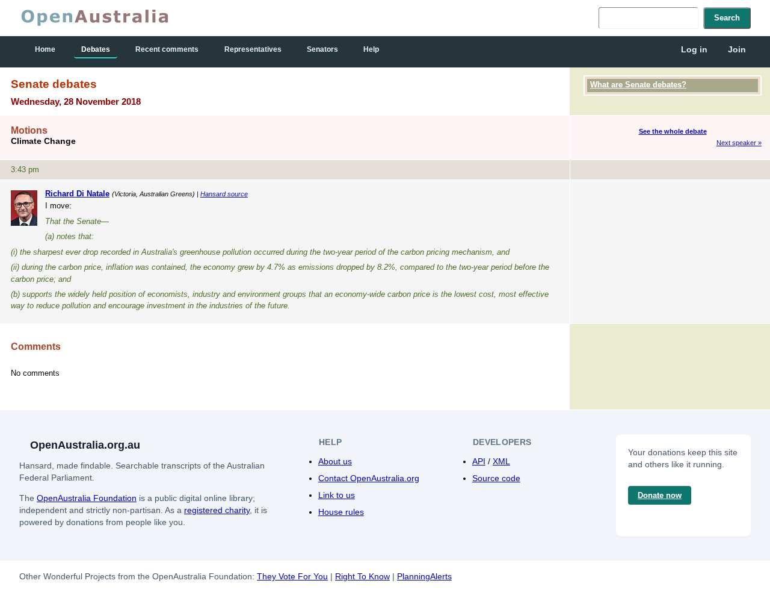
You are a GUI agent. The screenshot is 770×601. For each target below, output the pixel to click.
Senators (322, 49)
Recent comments (167, 49)
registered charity (217, 510)
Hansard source (224, 194)
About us (335, 461)
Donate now (660, 495)
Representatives (253, 49)
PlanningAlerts (424, 576)
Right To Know (362, 576)
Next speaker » (739, 142)
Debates (95, 49)
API (478, 461)
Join (737, 49)
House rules (341, 512)
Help (371, 49)
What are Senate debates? (638, 84)
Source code (496, 478)
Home (45, 49)
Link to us (336, 495)
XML (501, 461)
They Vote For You (292, 576)
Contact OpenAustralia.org (368, 478)
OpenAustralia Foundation (87, 498)
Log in (694, 49)
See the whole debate (673, 131)
